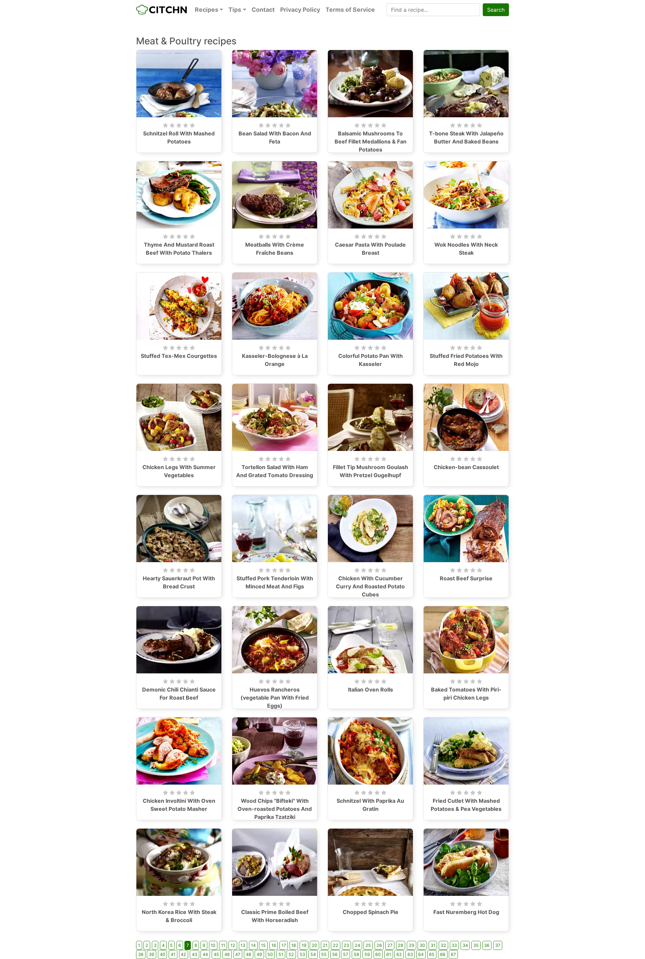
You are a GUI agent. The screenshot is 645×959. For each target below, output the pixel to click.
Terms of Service (350, 9)
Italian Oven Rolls (370, 689)
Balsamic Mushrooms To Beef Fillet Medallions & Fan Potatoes (370, 141)
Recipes (206, 9)
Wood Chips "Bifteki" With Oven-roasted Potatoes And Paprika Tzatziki (275, 808)
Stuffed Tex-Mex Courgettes (179, 355)
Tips (234, 9)
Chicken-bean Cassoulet (466, 467)
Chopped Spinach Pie (370, 912)
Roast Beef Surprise (466, 578)
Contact (263, 9)
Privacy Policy (300, 9)
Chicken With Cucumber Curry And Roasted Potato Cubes (370, 586)
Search (496, 9)
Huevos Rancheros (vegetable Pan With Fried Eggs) (275, 697)
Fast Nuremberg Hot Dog (466, 912)
